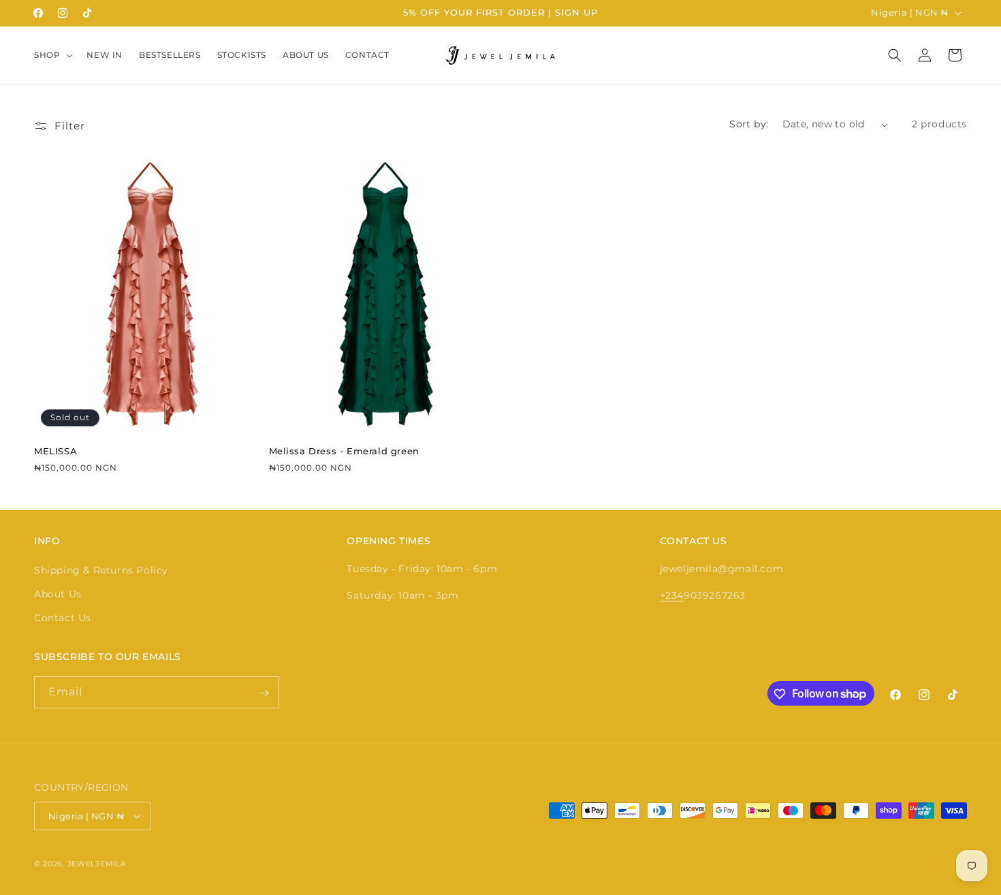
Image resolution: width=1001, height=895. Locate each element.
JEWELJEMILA (97, 863)
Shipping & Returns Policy (101, 570)
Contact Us (62, 618)
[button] (52, 55)
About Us (58, 594)
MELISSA (55, 450)
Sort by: (748, 124)
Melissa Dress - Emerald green (344, 450)
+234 (672, 595)
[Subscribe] (264, 693)
